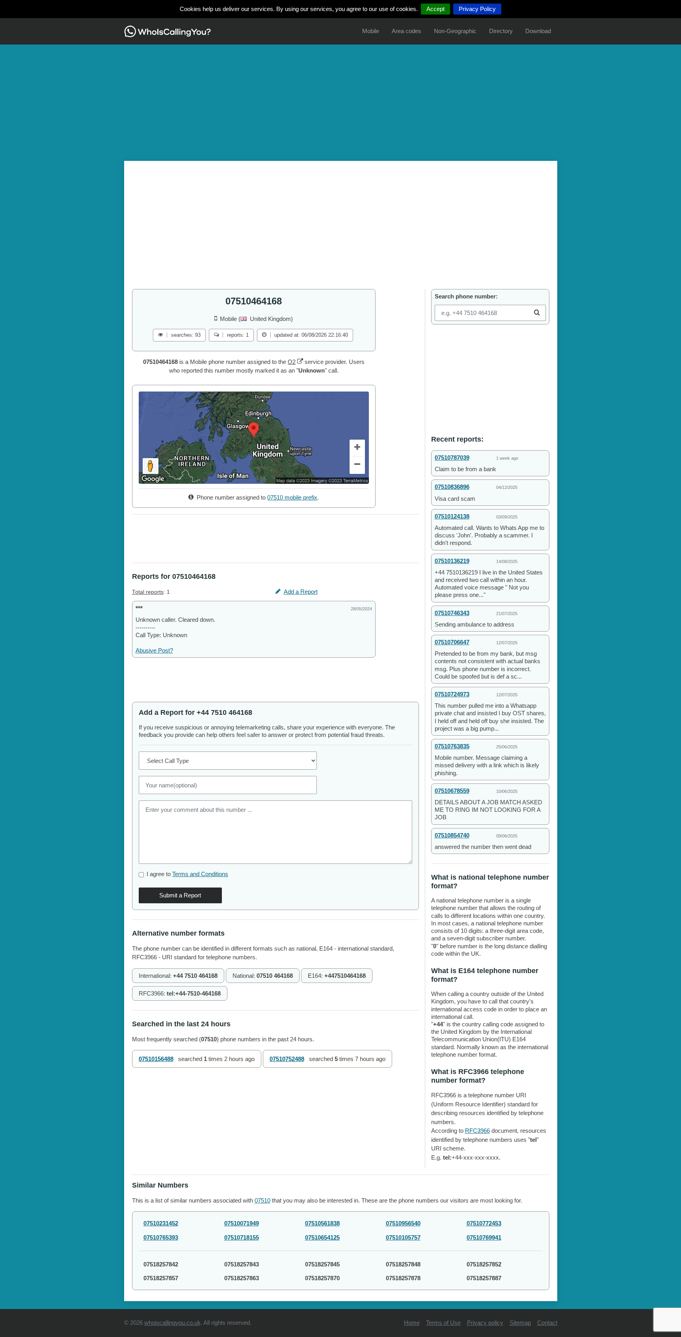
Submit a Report (180, 895)
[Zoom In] (357, 448)
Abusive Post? (154, 650)
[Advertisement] (340, 100)
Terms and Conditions (200, 874)
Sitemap (520, 1322)
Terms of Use (443, 1322)
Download (538, 31)
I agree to (187, 874)
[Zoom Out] (357, 465)
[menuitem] (370, 31)
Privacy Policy (477, 9)
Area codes (406, 31)
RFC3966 (477, 1130)
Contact (547, 1322)
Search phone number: (466, 296)
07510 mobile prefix (292, 497)
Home (412, 1322)
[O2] (300, 361)
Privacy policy (485, 1322)
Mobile (370, 31)
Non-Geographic (455, 31)
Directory (501, 31)
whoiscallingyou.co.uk (172, 1322)
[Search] (537, 313)
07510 (262, 1200)
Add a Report (301, 591)
